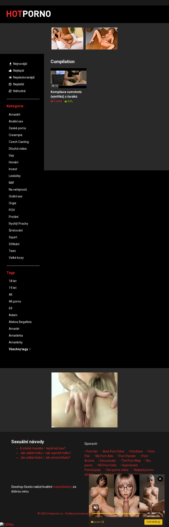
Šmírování (16, 230)
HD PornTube (107, 465)
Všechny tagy (19, 349)
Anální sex (16, 121)
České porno (17, 128)
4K (10, 294)
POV (12, 210)
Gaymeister (130, 465)
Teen (12, 251)
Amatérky (16, 342)
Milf (11, 182)
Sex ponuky (108, 460)
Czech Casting (19, 142)
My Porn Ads (104, 456)
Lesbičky (15, 176)
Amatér (14, 328)
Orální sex (15, 196)
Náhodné (19, 91)
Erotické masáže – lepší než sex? (43, 448)
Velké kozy (16, 257)
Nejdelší (18, 84)
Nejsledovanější (24, 77)
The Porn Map (131, 460)
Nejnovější (20, 64)
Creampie (15, 135)
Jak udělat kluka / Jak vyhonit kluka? (45, 457)
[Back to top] (154, 513)
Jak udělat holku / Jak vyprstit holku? (45, 453)
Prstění (13, 217)
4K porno (15, 301)
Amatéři (14, 114)
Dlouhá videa (18, 148)
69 (10, 308)
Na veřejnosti (18, 189)
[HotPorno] (29, 14)
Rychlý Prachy (18, 223)
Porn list (91, 451)
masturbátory (62, 487)
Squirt (13, 237)
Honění (13, 162)
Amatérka (16, 335)
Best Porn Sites (113, 451)
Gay (11, 155)
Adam (13, 315)
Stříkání (14, 244)
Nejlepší (18, 70)
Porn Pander (127, 456)
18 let (13, 281)
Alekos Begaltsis (20, 322)
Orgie (12, 203)
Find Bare (136, 451)
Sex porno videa (117, 470)
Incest (13, 169)
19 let (13, 288)
